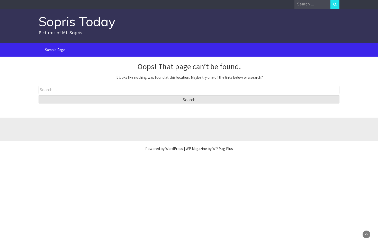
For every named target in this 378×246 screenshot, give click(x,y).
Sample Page (55, 49)
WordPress (174, 148)
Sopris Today (77, 21)
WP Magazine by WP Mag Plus (209, 148)
